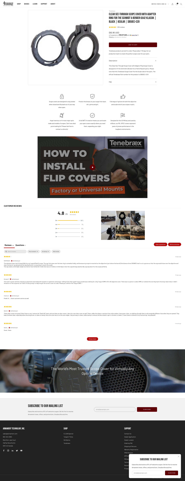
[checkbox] (56, 251)
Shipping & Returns (130, 446)
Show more (92, 339)
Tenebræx (112, 11)
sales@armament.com (10, 434)
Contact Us (127, 434)
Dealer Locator (129, 440)
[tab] (20, 245)
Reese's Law (128, 465)
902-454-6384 (7, 437)
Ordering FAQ (128, 443)
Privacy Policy (128, 468)
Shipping (111, 37)
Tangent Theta (68, 437)
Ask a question (160, 244)
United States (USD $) (159, 4)
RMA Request (128, 453)
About (53, 4)
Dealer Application (130, 437)
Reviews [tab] (9, 245)
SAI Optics (67, 440)
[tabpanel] (92, 296)
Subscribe (172, 473)
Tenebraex (67, 443)
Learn (35, 4)
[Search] (181, 4)
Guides (26, 4)
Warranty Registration (131, 449)
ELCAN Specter (68, 434)
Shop (19, 4)
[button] (124, 35)
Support (44, 4)
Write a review (174, 244)
